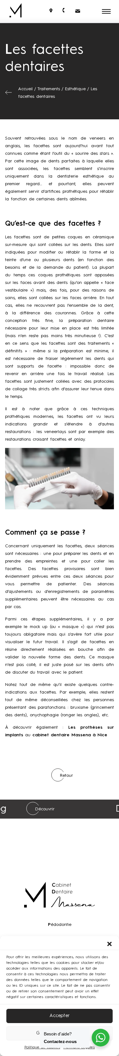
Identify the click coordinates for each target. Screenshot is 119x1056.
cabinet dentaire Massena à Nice (69, 735)
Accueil (25, 89)
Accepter (59, 1016)
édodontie (59, 924)
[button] (109, 944)
